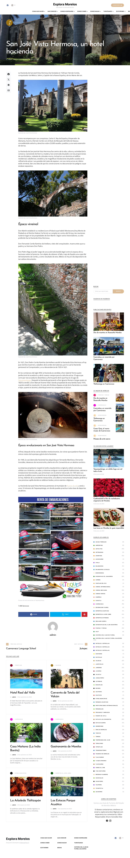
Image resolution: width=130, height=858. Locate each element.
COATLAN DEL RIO (101, 583)
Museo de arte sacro (101, 439)
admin (10, 59)
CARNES (98, 580)
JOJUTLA (98, 674)
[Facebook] (7, 5)
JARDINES (99, 667)
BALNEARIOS (99, 566)
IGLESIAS (98, 660)
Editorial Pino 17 (24, 843)
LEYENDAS (99, 681)
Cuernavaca (100, 604)
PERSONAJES (99, 709)
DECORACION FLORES (102, 607)
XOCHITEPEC (99, 781)
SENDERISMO (99, 726)
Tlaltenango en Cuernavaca (103, 384)
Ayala (98, 562)
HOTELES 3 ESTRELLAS (102, 643)
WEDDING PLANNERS (102, 774)
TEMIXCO (98, 733)
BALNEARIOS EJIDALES (103, 569)
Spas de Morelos (101, 729)
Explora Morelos (65, 4)
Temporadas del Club (103, 740)
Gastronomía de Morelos (66, 746)
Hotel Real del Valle (22, 692)
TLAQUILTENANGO (101, 760)
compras (98, 597)
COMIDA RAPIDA (100, 593)
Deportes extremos (102, 618)
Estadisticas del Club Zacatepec (107, 624)
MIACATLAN (99, 685)
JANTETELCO (99, 664)
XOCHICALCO (99, 778)
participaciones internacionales (107, 705)
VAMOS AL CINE (100, 767)
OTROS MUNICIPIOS (101, 698)
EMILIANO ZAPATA (101, 621)
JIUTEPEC (98, 671)
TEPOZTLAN (99, 747)
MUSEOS (98, 688)
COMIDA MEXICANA (101, 590)
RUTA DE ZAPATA (101, 723)
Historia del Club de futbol (105, 635)
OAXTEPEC (99, 691)
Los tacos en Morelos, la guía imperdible (108, 528)
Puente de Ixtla (72, 486)
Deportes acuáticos (102, 611)
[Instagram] (110, 821)
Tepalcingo (99, 743)
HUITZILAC (99, 657)
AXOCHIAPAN (99, 559)
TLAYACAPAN (99, 764)
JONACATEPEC (100, 678)
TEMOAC (98, 736)
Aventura (99, 555)
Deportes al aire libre (103, 614)
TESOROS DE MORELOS (102, 754)
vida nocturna (101, 771)
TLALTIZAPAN (100, 757)
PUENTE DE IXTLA (101, 716)
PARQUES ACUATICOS (102, 702)
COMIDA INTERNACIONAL (103, 587)
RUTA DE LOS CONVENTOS (103, 719)
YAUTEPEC (99, 785)
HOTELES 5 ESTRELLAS (102, 650)
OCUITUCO (99, 695)
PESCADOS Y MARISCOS (103, 712)
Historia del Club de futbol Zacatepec (109, 638)
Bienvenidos (100, 573)
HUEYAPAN (99, 654)
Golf (97, 631)
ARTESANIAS (99, 552)
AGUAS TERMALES (101, 542)
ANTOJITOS (99, 549)
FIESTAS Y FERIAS (101, 628)
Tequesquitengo (24, 380)
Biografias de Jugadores (104, 576)
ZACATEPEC (99, 791)
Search (118, 291)
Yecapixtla (99, 788)
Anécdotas (99, 545)
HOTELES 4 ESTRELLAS (102, 647)
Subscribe (116, 5)
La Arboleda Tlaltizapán (25, 800)
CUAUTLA (98, 600)
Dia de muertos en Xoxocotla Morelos (107, 333)
